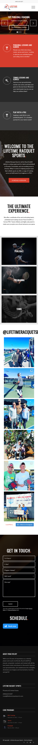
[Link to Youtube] (30, 742)
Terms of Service (12, 610)
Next (33, 23)
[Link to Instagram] (27, 742)
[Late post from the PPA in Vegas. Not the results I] (19, 476)
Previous (5, 23)
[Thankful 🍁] (19, 445)
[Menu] (32, 7)
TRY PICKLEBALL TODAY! (19, 27)
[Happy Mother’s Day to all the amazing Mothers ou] (19, 352)
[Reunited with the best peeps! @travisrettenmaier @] (19, 414)
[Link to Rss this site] (33, 742)
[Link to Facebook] (24, 742)
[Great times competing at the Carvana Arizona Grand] (19, 383)
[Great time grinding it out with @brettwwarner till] (19, 506)
